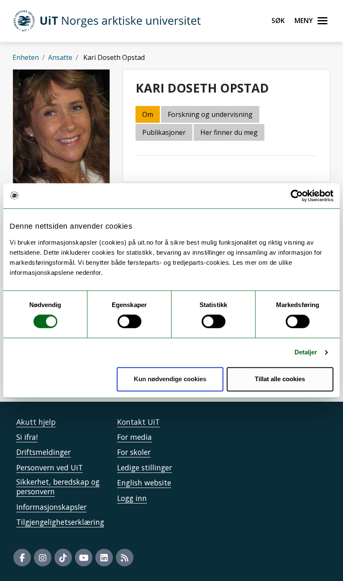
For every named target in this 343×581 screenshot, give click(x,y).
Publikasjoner (164, 132)
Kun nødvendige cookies (170, 378)
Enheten (26, 57)
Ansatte (60, 57)
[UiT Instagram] (42, 557)
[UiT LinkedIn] (104, 557)
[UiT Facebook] (22, 557)
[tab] (165, 133)
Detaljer (305, 352)
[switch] (129, 321)
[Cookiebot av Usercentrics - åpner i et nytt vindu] (296, 195)
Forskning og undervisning (210, 114)
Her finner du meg (229, 132)
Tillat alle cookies (280, 378)
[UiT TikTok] (63, 557)
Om (147, 114)
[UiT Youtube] (83, 557)
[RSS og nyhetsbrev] (124, 557)
